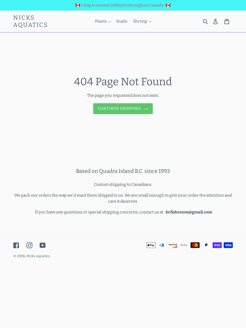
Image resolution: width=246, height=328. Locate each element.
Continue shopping (119, 108)
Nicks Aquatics (30, 21)
